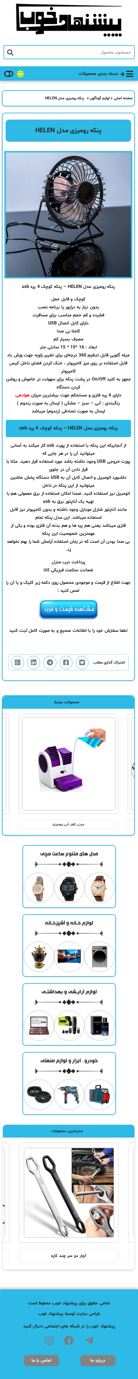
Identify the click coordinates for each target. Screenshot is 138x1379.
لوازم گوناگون (100, 98)
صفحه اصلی (123, 98)
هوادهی (22, 395)
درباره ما (97, 1361)
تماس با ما (41, 1361)
